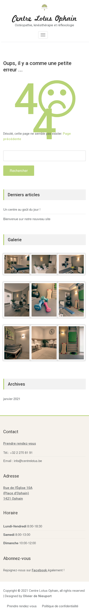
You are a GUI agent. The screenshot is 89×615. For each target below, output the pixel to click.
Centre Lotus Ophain (44, 19)
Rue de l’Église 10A (17, 488)
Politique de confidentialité (60, 606)
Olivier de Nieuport (37, 596)
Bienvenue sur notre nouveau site (26, 218)
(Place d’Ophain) (16, 493)
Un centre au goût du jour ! (21, 209)
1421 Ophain (13, 499)
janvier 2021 (11, 398)
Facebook (40, 570)
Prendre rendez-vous (19, 443)
